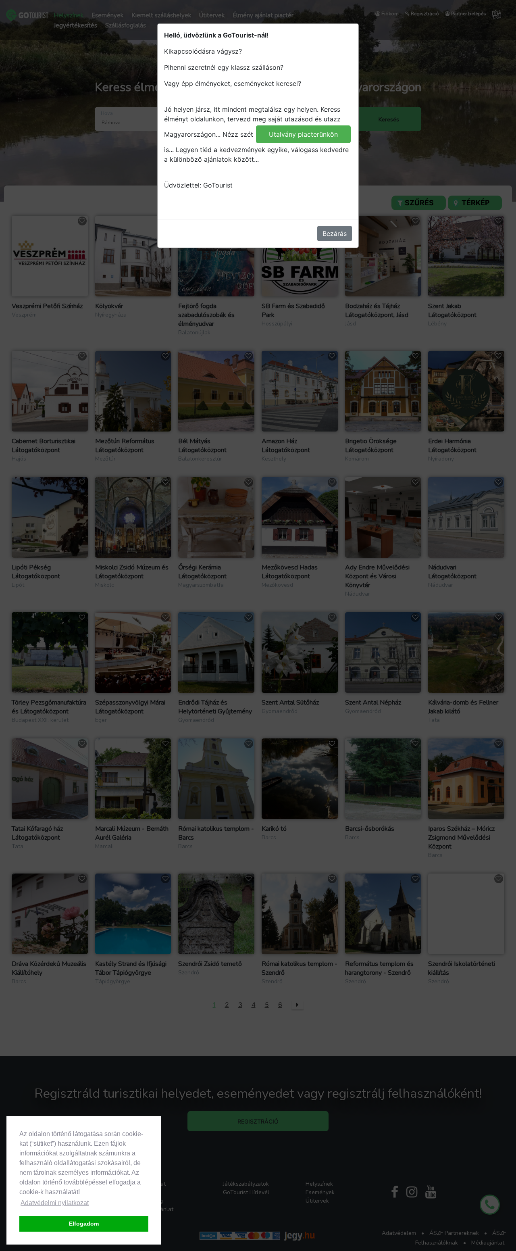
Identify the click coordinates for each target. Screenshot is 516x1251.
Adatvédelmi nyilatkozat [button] (55, 1202)
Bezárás (334, 233)
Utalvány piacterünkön (303, 134)
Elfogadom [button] (84, 1223)
